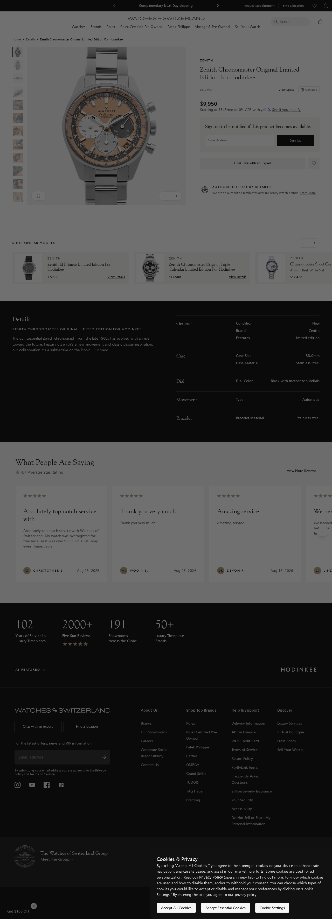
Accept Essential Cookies (225, 908)
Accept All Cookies (176, 908)
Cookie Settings (272, 908)
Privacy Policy (211, 877)
